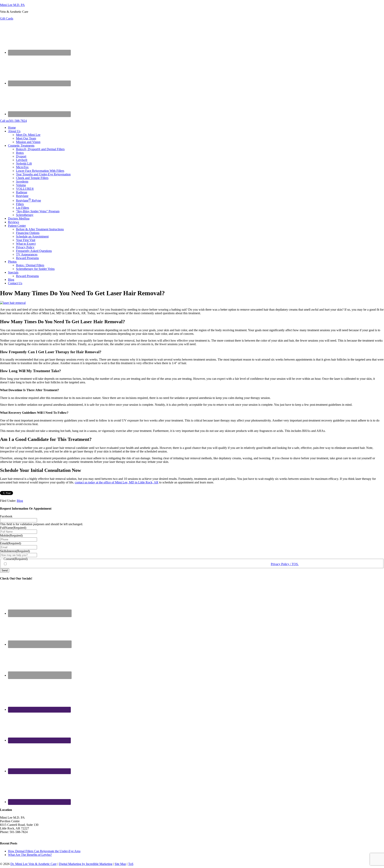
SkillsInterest (15, 551)
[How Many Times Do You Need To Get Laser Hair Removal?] (13, 302)
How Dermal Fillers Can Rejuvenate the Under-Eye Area (44, 851)
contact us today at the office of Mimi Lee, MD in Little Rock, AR (116, 482)
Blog (20, 500)
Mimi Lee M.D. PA (12, 5)
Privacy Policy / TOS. (285, 564)
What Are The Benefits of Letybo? (30, 854)
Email (10, 543)
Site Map (120, 864)
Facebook (6, 516)
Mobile (11, 535)
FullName (13, 527)
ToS (130, 864)
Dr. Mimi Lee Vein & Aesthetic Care (33, 864)
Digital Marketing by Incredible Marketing (85, 864)
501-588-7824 (13, 120)
